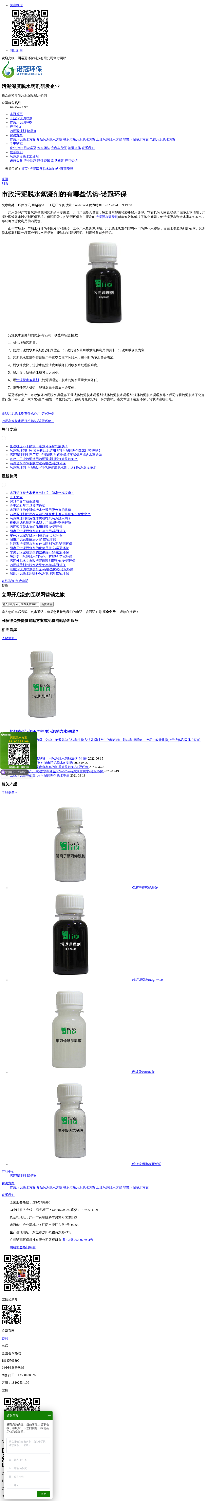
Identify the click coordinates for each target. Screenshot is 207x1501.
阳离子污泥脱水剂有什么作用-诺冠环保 (38, 531)
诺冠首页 (16, 114)
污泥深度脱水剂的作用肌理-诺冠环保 (36, 527)
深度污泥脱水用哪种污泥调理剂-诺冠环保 (39, 573)
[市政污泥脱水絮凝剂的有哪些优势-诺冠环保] (103, 328)
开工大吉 (16, 497)
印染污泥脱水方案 (136, 139)
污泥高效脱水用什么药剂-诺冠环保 (28, 421)
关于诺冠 (16, 143)
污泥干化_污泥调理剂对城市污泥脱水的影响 (42, 762)
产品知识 (71, 160)
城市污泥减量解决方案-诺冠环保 (33, 539)
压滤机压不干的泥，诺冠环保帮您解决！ (39, 446)
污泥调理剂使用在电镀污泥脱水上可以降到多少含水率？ (50, 514)
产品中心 (16, 126)
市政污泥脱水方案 (23, 139)
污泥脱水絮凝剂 (106, 217)
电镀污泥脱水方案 (162, 139)
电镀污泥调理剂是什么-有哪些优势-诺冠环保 (41, 569)
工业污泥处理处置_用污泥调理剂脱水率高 (40, 775)
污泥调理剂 (18, 131)
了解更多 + (9, 638)
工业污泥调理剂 (21, 118)
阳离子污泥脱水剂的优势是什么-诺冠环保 (39, 548)
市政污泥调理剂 (21, 122)
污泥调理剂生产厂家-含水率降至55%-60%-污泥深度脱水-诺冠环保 (57, 771)
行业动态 (29, 160)
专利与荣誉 (59, 148)
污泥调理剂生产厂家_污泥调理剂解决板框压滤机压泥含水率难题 (56, 454)
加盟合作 (74, 148)
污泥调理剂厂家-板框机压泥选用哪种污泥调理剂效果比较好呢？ (55, 450)
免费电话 (21, 581)
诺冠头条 (16, 160)
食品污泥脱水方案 (49, 139)
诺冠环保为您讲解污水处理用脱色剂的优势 (40, 510)
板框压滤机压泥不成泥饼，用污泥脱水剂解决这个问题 (49, 758)
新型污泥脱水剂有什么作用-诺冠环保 (28, 413)
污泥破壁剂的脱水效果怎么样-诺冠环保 (38, 565)
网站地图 (16, 50)
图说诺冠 (29, 148)
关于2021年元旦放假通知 (27, 505)
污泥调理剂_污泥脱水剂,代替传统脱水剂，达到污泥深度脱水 (53, 467)
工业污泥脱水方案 (109, 139)
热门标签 (29, 1247)
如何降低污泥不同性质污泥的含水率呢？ (44, 731)
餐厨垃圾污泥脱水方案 (79, 139)
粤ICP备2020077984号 (77, 1239)
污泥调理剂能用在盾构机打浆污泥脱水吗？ (40, 518)
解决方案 (16, 135)
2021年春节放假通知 (24, 501)
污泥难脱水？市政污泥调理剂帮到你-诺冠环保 (42, 560)
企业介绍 (16, 148)
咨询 (5, 1338)
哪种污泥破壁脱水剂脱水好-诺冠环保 (36, 535)
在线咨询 (8, 581)
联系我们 (88, 148)
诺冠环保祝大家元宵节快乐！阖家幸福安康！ (42, 493)
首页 (24, 168)
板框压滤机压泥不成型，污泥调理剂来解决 (40, 522)
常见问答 (57, 160)
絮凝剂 (31, 131)
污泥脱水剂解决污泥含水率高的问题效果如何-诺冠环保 (49, 767)
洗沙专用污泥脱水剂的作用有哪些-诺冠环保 (41, 556)
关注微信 (16, 5)
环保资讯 (43, 160)
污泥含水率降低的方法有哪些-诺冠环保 (38, 463)
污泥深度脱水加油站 (24, 156)
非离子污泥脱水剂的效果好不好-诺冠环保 (39, 552)
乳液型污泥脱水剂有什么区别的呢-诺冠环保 (41, 544)
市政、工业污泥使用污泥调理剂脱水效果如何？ (44, 459)
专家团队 (43, 148)
